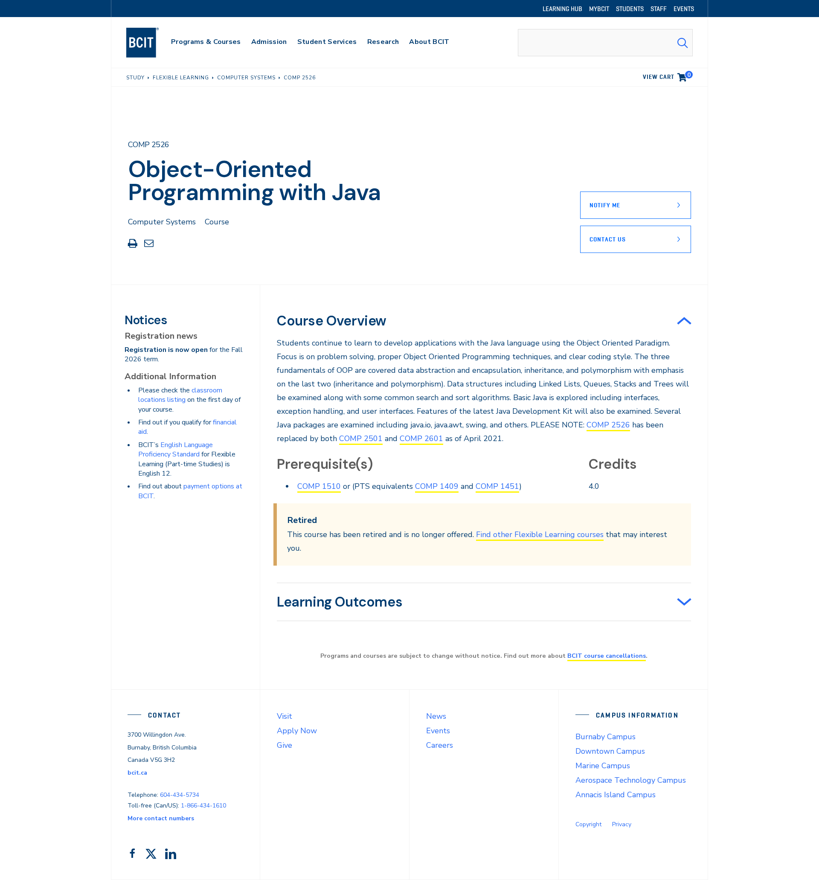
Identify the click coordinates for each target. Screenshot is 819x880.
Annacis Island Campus (615, 795)
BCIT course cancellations (606, 655)
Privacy (621, 824)
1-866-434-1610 (203, 806)
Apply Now (297, 731)
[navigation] (150, 42)
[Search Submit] (682, 42)
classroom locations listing (180, 395)
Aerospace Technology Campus (630, 780)
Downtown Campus (610, 751)
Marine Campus (602, 766)
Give (284, 745)
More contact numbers (161, 818)
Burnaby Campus (605, 737)
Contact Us (608, 239)
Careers (439, 745)
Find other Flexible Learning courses (540, 534)
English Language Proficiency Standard (175, 449)
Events (438, 731)
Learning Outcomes (339, 601)
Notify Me (605, 205)
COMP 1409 (437, 486)
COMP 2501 (361, 438)
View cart (667, 75)
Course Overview (331, 320)
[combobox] (605, 42)
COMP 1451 (497, 486)
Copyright (588, 824)
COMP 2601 (421, 438)
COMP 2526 (608, 425)
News (436, 716)
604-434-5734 (179, 795)
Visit (284, 716)
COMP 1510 (319, 486)
